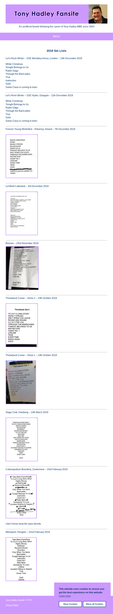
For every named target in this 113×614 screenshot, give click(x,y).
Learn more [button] (65, 596)
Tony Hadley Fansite (15, 600)
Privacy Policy (12, 605)
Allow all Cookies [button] (94, 604)
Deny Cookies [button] (70, 604)
